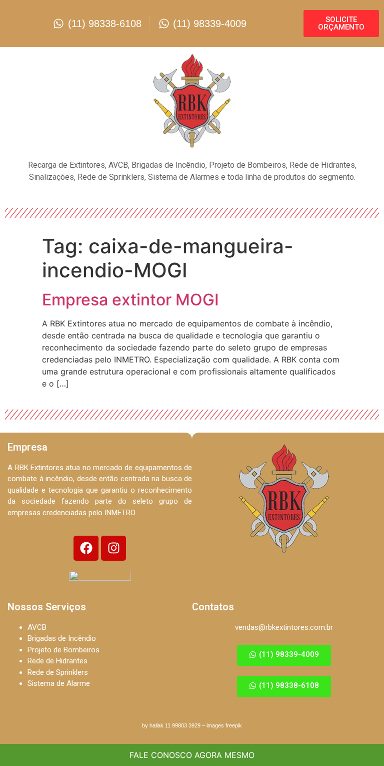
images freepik (224, 725)
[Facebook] (86, 548)
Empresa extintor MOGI (130, 299)
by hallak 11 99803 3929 (171, 725)
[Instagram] (113, 548)
